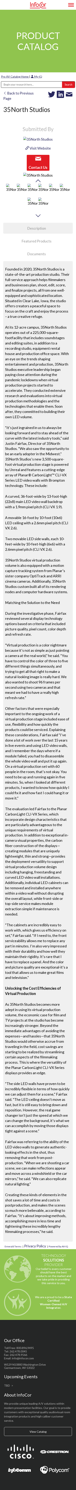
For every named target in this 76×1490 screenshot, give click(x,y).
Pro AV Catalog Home (15, 76)
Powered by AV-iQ (58, 1246)
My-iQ (38, 76)
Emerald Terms (13, 1246)
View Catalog (38, 1431)
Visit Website (40, 148)
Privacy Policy (35, 1246)
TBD (7, 1385)
